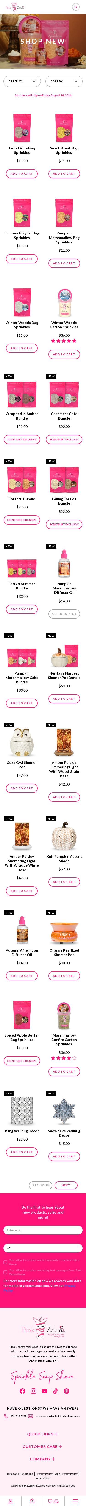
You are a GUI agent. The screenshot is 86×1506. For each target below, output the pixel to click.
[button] (22, 81)
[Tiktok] (55, 1391)
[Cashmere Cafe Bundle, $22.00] (64, 391)
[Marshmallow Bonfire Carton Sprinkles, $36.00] (64, 1013)
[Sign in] (10, 1501)
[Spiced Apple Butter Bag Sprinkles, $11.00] (21, 1013)
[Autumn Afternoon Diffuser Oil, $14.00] (21, 928)
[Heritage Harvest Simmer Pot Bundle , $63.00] (64, 651)
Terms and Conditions (19, 1473)
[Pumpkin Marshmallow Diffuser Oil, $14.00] (64, 561)
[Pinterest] (66, 1391)
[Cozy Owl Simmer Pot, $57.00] (21, 740)
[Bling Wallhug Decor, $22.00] (21, 1109)
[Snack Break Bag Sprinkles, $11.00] (64, 126)
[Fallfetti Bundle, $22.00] (21, 477)
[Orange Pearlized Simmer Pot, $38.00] (64, 928)
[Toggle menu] (75, 1501)
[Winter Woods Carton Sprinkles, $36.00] (64, 300)
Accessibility (43, 1478)
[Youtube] (44, 1391)
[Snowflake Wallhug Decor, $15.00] (64, 1109)
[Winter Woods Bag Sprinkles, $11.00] (21, 300)
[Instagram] (33, 1391)
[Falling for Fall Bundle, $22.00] (64, 477)
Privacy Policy (44, 1473)
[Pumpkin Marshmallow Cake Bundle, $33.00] (21, 651)
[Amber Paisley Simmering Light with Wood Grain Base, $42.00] (64, 740)
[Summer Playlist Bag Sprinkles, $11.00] (21, 211)
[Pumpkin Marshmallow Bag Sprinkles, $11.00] (64, 211)
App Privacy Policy (66, 1473)
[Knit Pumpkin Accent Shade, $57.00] (64, 834)
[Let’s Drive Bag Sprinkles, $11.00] (21, 126)
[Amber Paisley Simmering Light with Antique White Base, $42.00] (21, 834)
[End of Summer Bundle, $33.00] (21, 561)
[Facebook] (22, 1391)
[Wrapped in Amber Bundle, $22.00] (21, 391)
